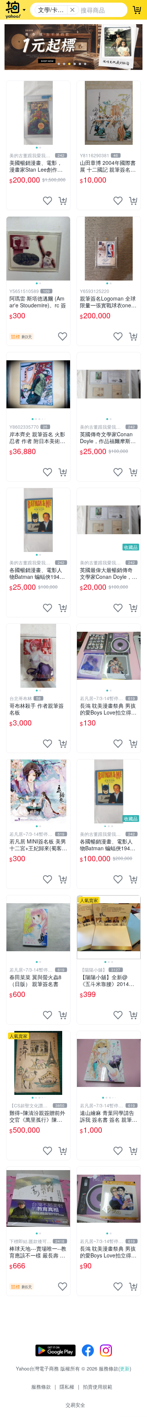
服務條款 (41, 1386)
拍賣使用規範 (97, 1386)
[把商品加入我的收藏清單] (47, 200)
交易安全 (75, 1404)
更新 (125, 1368)
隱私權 (67, 1386)
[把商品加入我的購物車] (62, 200)
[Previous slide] (11, 112)
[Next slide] (65, 112)
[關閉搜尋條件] (72, 9)
